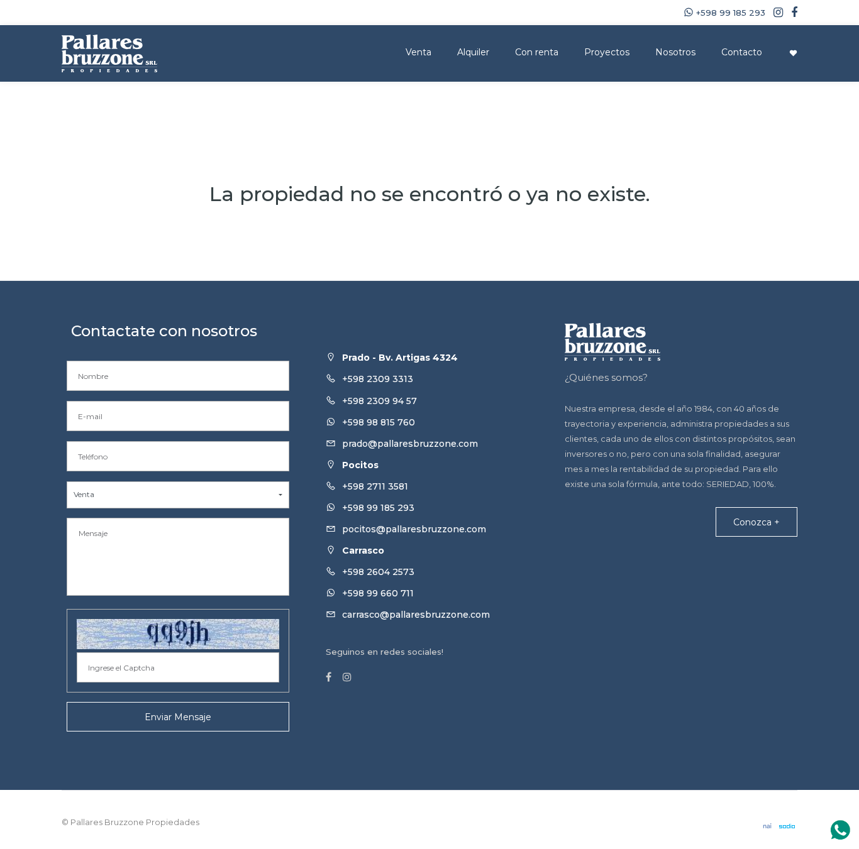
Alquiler (473, 52)
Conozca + (756, 522)
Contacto (741, 52)
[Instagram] (775, 12)
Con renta (536, 52)
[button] (178, 494)
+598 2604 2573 (378, 572)
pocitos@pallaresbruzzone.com (414, 529)
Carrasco (363, 550)
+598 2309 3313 (377, 379)
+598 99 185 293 (378, 507)
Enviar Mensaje (178, 717)
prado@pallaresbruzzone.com (410, 443)
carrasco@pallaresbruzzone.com (416, 614)
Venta (418, 52)
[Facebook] (791, 12)
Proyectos (606, 52)
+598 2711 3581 (375, 486)
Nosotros (675, 52)
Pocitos (360, 465)
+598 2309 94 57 (379, 401)
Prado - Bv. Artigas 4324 (400, 357)
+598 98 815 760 (378, 422)
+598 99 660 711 (378, 593)
